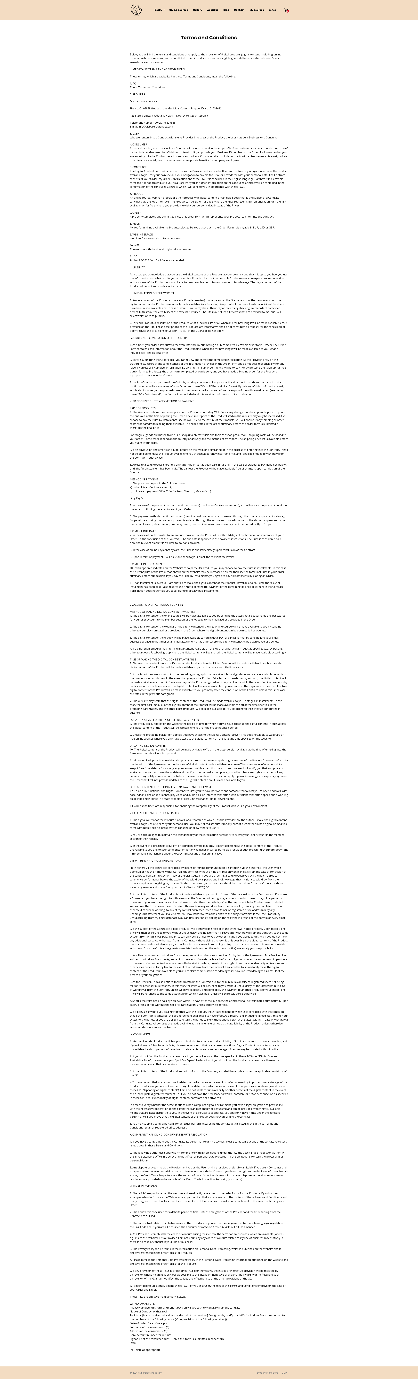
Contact (239, 10)
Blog (226, 10)
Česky (158, 10)
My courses (257, 10)
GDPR (285, 1372)
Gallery (197, 10)
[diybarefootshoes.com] (136, 10)
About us (212, 10)
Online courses (178, 10)
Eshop (272, 10)
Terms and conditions (266, 1372)
